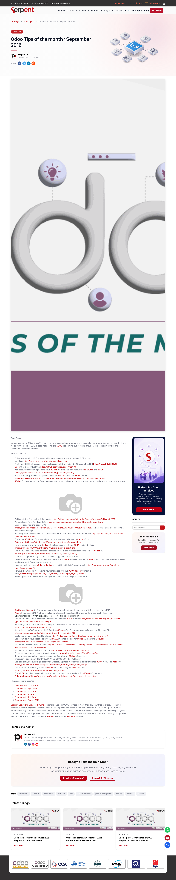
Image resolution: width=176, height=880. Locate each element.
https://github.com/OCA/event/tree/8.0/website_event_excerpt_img (45, 548)
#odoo (80, 639)
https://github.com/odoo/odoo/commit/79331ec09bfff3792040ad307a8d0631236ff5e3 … (55, 528)
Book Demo (149, 548)
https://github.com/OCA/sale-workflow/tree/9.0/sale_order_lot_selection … (65, 676)
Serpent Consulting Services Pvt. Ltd (27, 705)
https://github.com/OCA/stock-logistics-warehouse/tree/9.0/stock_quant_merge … (52, 664)
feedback (71, 716)
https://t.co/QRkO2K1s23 (105, 464)
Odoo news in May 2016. (26, 691)
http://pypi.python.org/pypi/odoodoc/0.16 (70, 650)
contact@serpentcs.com (64, 3)
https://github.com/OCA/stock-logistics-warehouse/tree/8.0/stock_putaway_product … (69, 478)
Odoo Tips (27, 21)
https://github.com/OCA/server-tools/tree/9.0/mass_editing (54, 542)
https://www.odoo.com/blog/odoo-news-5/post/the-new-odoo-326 (45, 633)
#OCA (69, 618)
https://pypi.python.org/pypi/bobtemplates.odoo (46, 461)
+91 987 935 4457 (41, 3)
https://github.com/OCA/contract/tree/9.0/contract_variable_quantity (46, 553)
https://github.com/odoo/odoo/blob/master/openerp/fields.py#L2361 (84, 519)
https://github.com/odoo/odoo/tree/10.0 (58, 467)
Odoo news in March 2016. (27, 685)
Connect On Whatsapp (102, 778)
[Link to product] (20, 864)
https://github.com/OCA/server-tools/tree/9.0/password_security (44, 472)
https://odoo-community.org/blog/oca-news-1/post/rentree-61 (80, 636)
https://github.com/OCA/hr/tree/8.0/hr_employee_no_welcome (57, 574)
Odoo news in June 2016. (26, 694)
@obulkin (100, 639)
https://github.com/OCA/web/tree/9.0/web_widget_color (40, 670)
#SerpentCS (92, 653)
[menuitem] (62, 10)
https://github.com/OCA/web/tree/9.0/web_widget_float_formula (41, 641)
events (50, 716)
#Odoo (18, 613)
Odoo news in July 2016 (25, 697)
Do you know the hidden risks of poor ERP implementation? (138, 3)
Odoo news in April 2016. (26, 688)
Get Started (148, 509)
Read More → (19, 845)
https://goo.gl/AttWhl (76, 653)
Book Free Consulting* (73, 778)
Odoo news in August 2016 (27, 700)
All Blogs (15, 21)
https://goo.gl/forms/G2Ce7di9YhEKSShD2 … (35, 627)
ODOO (59, 446)
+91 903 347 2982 (20, 3)
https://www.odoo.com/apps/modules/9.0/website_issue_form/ (75, 522)
